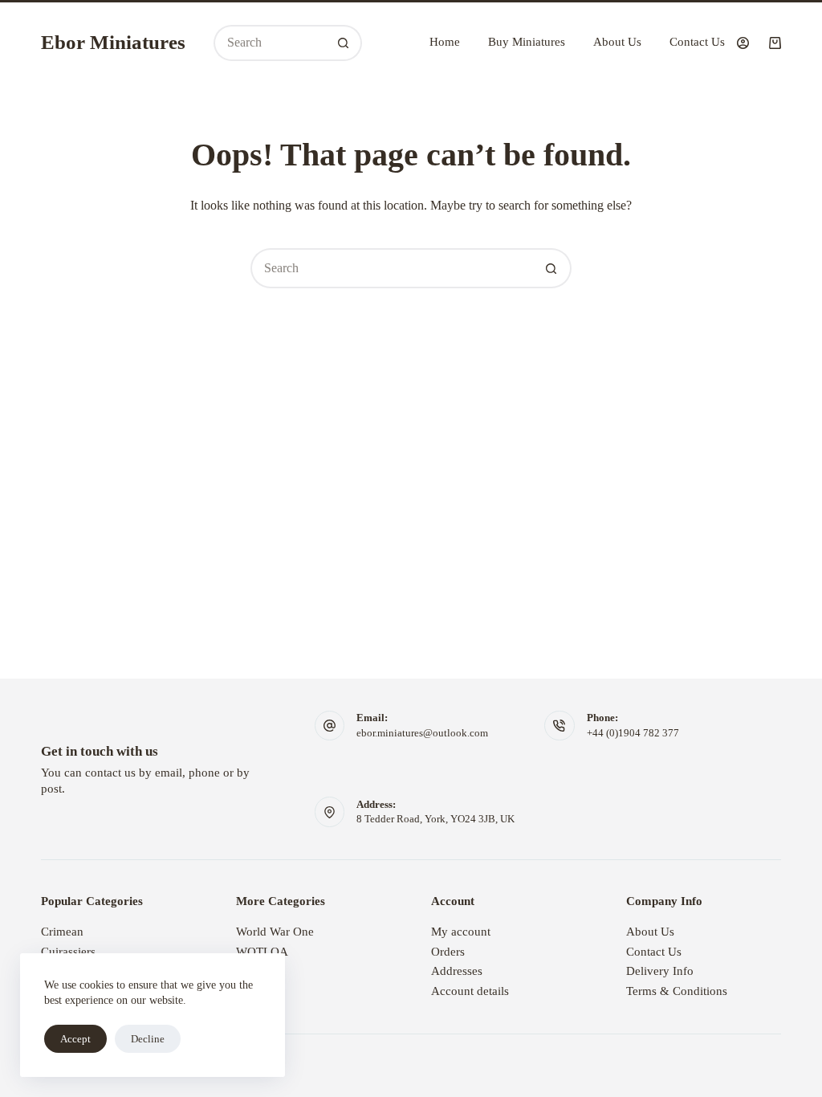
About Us (617, 41)
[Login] (743, 43)
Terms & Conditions (676, 991)
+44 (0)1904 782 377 (633, 733)
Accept (75, 1039)
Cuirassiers (68, 951)
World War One (275, 931)
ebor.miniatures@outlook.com (422, 733)
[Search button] (344, 43)
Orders (448, 951)
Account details (470, 991)
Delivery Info (660, 970)
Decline (148, 1039)
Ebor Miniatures (113, 42)
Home (444, 41)
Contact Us (697, 41)
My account (460, 931)
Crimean (62, 931)
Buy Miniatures (526, 41)
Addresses (456, 970)
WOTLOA (262, 951)
